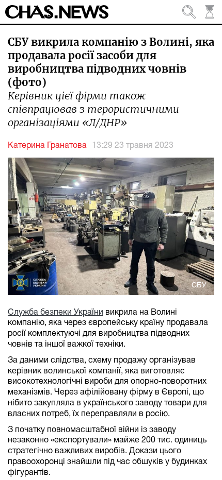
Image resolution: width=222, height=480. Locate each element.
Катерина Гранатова (47, 145)
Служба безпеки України (55, 312)
